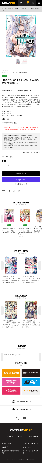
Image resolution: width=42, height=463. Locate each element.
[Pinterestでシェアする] (19, 190)
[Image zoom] (21, 36)
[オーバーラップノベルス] (31, 373)
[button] (21, 173)
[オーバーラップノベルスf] (11, 382)
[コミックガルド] (31, 382)
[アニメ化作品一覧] (31, 391)
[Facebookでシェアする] (9, 190)
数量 (4, 161)
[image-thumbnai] (18, 61)
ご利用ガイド (21, 436)
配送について (27, 447)
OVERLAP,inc (19, 459)
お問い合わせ (33, 436)
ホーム (4, 8)
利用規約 (5, 447)
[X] (17, 418)
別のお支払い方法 (21, 184)
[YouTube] (24, 418)
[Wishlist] (21, 3)
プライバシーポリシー (30, 444)
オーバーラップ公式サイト (31, 452)
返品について (6, 444)
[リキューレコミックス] (11, 391)
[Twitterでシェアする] (14, 190)
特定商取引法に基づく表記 (10, 452)
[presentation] (2, 265)
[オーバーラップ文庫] (11, 373)
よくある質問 (8, 436)
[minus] (4, 165)
